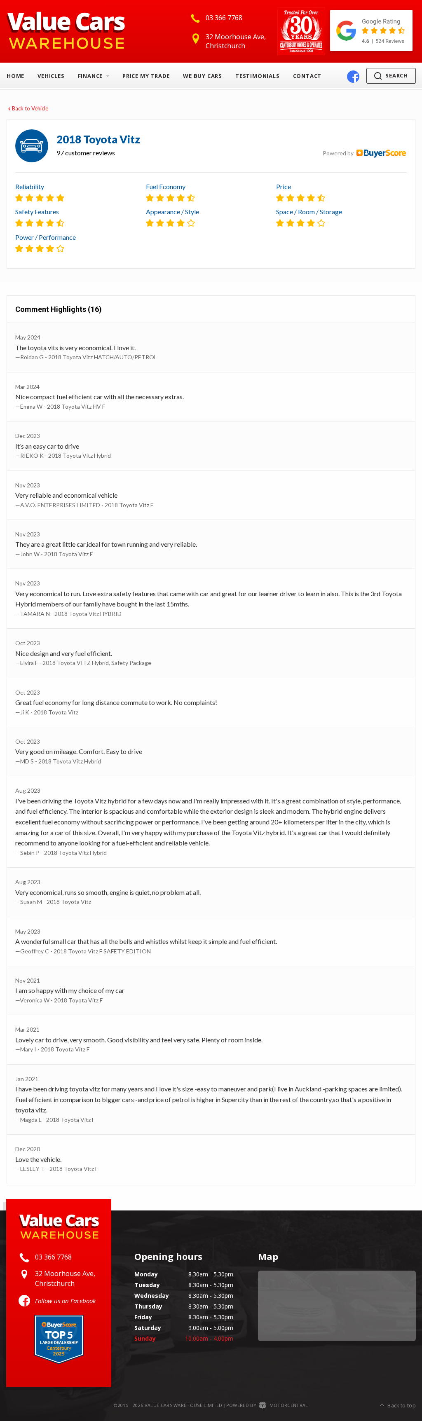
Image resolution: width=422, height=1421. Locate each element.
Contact (307, 76)
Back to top (401, 1405)
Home (15, 76)
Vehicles (51, 76)
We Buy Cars (202, 76)
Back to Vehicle (30, 108)
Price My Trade (146, 76)
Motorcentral (289, 1405)
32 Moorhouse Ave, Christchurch (236, 41)
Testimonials (257, 76)
